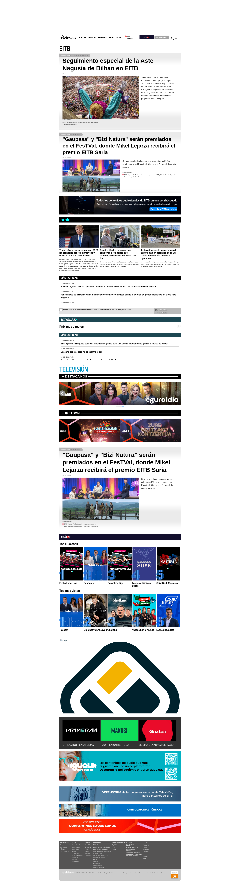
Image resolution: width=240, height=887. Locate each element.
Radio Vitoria (75, 849)
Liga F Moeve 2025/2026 (100, 849)
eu (176, 39)
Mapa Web (160, 873)
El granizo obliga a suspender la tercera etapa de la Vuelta (89, 360)
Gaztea (74, 851)
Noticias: (88, 843)
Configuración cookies (130, 873)
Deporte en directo (98, 867)
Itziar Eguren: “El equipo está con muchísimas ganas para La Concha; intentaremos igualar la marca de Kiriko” (114, 343)
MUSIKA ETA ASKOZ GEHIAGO (156, 745)
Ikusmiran (88, 853)
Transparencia (143, 873)
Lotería (129, 851)
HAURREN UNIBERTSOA (115, 745)
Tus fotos (163, 310)
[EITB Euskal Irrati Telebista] (68, 37)
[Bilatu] (172, 38)
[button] (117, 406)
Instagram (146, 849)
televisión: (64, 843)
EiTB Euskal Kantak (78, 855)
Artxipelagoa (75, 861)
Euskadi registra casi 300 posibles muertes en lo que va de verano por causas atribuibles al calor (108, 286)
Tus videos (163, 312)
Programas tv (64, 847)
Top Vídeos (115, 845)
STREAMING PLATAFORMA (78, 745)
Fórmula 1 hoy (97, 853)
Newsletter (146, 843)
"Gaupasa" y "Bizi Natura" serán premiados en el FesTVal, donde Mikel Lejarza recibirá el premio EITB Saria (118, 145)
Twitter (145, 847)
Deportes (92, 37)
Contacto (153, 873)
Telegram (145, 851)
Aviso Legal (104, 873)
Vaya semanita (64, 851)
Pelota (95, 859)
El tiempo (130, 844)
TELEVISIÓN (73, 369)
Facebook (146, 845)
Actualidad (88, 845)
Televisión (102, 37)
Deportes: (97, 843)
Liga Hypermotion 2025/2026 (102, 851)
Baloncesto (96, 863)
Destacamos (76, 376)
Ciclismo (95, 861)
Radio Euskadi (76, 847)
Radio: (74, 843)
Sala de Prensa (132, 855)
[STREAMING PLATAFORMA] (81, 730)
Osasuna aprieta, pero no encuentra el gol (81, 352)
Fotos (113, 847)
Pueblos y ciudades (134, 854)
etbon (74, 413)
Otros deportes (97, 865)
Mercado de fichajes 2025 (101, 855)
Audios (114, 849)
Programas (75, 857)
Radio (111, 37)
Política (87, 849)
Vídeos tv (63, 849)
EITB (64, 49)
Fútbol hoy (96, 845)
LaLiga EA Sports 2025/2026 (101, 847)
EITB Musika (75, 853)
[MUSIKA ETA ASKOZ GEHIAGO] (157, 730)
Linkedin (145, 854)
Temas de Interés (133, 852)
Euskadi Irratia (76, 845)
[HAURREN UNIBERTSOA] (119, 730)
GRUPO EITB (161, 37)
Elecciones (130, 849)
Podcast (74, 859)
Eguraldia (87, 855)
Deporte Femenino (98, 857)
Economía (88, 847)
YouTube (145, 856)
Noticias (82, 37)
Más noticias (69, 277)
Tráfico (129, 846)
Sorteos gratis (132, 847)
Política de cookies (115, 873)
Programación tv (65, 845)
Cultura (87, 851)
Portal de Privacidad (92, 873)
